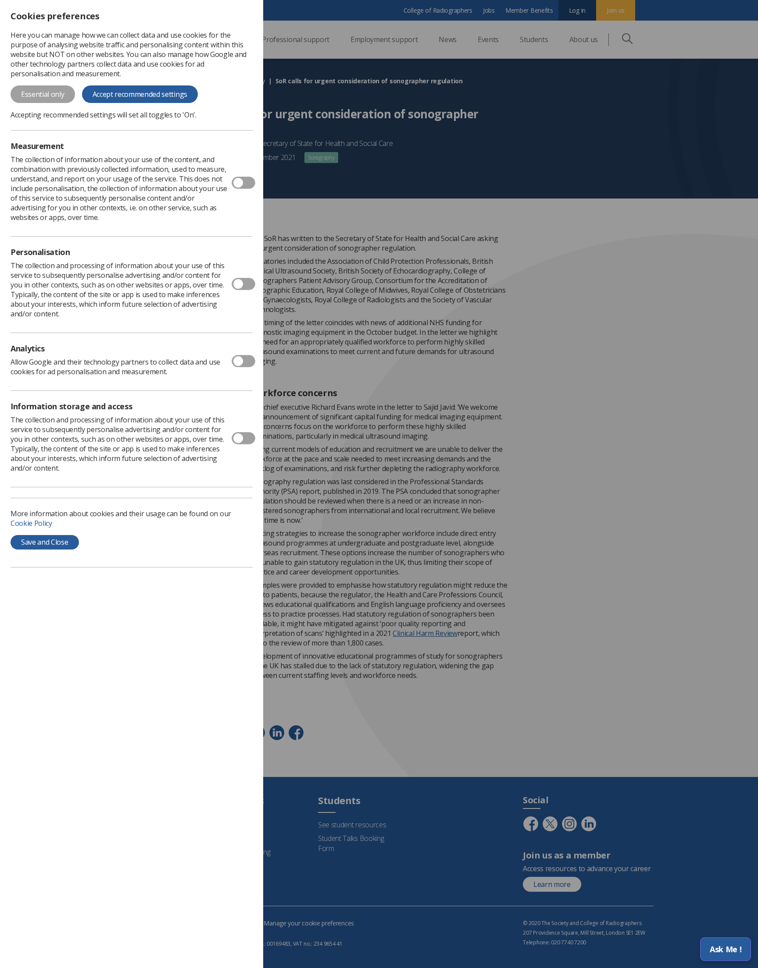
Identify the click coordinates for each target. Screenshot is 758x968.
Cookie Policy (31, 523)
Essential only (42, 94)
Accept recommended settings (140, 94)
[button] (725, 949)
